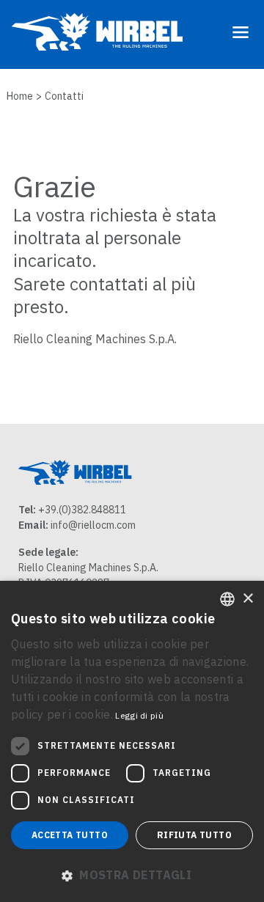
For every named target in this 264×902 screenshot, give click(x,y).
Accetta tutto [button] (70, 834)
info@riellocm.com (93, 525)
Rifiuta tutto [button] (194, 834)
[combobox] (227, 599)
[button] (132, 875)
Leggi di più (139, 715)
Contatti (64, 96)
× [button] (247, 598)
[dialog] (132, 741)
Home (20, 96)
